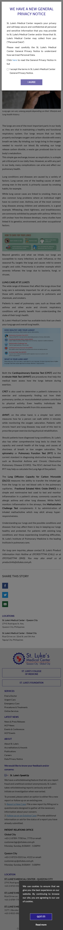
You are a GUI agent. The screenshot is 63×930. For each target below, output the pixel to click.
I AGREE (31, 82)
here (14, 60)
